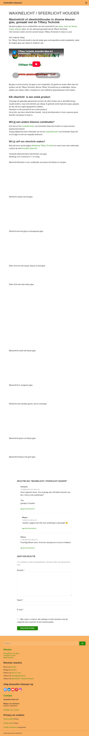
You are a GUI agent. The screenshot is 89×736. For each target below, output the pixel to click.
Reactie (21, 570)
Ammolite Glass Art (29, 148)
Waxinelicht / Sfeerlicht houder (22, 679)
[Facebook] (5, 689)
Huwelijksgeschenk (18, 676)
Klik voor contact (11, 710)
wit (70, 26)
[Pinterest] (16, 689)
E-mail (20, 610)
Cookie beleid (8, 723)
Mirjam (24, 517)
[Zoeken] (82, 643)
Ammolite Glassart (12, 3)
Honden (13, 667)
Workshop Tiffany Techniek (43, 146)
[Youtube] (12, 689)
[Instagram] (20, 689)
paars (60, 26)
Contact (7, 695)
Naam (20, 600)
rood (66, 26)
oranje (11, 29)
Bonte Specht (8, 657)
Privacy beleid (8, 719)
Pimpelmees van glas (11, 653)
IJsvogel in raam (9, 655)
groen (19, 29)
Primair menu (86, 3)
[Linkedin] (9, 689)
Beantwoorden (29, 509)
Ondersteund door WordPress (12, 733)
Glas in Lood (16, 673)
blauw (74, 26)
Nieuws (7, 649)
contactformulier (27, 126)
